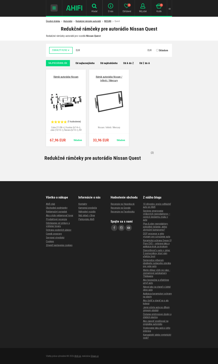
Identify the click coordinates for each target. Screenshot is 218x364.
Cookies (50, 241)
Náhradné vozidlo (87, 211)
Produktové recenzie (56, 219)
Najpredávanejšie (58, 63)
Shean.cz (95, 356)
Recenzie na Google (121, 207)
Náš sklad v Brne (86, 215)
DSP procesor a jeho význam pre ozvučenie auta (156, 235)
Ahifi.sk (77, 356)
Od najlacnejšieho (85, 63)
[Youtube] (128, 228)
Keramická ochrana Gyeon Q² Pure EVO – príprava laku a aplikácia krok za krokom (157, 243)
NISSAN (107, 21)
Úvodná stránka (53, 21)
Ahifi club (50, 203)
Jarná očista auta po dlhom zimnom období (156, 309)
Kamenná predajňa (87, 207)
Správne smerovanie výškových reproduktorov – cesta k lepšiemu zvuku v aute (156, 215)
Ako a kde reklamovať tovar (59, 215)
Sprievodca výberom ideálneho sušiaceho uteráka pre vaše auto (157, 263)
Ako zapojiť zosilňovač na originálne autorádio (155, 323)
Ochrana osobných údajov (58, 229)
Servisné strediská (55, 237)
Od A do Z (128, 63)
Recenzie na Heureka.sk (123, 203)
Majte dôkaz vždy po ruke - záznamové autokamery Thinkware (156, 273)
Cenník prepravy (54, 233)
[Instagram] (121, 228)
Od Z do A (144, 63)
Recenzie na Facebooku (123, 211)
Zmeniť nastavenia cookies (59, 245)
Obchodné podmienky (57, 207)
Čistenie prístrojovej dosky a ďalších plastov (157, 316)
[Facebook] (114, 228)
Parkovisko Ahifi (86, 219)
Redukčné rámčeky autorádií (88, 21)
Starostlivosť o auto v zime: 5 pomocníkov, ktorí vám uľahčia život (156, 253)
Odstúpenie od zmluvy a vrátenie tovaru (58, 225)
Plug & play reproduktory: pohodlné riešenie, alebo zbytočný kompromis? (155, 226)
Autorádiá (67, 21)
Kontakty (82, 203)
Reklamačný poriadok (56, 211)
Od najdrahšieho (109, 63)
